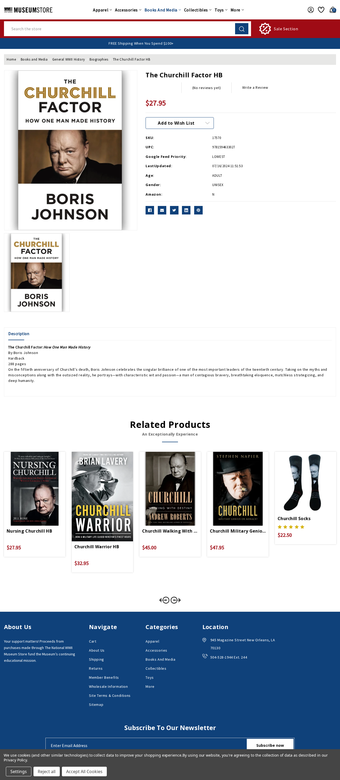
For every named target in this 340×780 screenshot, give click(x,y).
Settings (18, 771)
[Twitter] (174, 210)
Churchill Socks (294, 518)
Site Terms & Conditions (110, 695)
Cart (92, 641)
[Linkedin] (186, 210)
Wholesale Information (108, 686)
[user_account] (309, 10)
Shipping (96, 659)
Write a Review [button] (255, 87)
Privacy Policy (15, 759)
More (235, 9)
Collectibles (196, 9)
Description (18, 333)
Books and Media (160, 9)
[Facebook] (150, 210)
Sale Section (286, 28)
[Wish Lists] (320, 10)
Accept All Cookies (84, 771)
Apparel (100, 9)
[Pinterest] (198, 210)
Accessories (126, 9)
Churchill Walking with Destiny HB (170, 531)
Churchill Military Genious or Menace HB (238, 531)
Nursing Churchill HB (29, 531)
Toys (219, 9)
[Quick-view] (28, 482)
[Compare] (41, 482)
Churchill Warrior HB (96, 547)
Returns (96, 668)
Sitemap (96, 704)
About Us (97, 650)
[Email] (162, 210)
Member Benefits (104, 677)
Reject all (47, 771)
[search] (241, 28)
